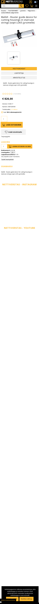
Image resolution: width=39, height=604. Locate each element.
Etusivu (3, 11)
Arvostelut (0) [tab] (19, 78)
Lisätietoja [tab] (19, 73)
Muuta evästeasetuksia (8, 600)
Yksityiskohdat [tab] (19, 69)
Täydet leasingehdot (7, 159)
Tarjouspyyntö (5, 136)
